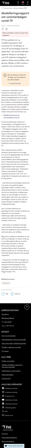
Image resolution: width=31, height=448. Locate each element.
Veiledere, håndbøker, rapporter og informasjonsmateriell (12, 366)
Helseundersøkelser (7, 375)
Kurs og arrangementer (9, 336)
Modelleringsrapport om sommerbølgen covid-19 (11, 116)
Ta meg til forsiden (15, 83)
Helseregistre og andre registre (11, 371)
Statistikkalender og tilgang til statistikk (14, 339)
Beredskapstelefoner (8, 318)
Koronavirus (6, 283)
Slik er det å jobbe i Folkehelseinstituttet (14, 343)
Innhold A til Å (6, 378)
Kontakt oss (5, 314)
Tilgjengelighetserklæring (9, 437)
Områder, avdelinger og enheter (11, 347)
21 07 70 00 (7, 322)
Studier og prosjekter (8, 361)
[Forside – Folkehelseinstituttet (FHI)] (5, 3)
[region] (18, 79)
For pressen (5, 351)
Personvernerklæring (8, 441)
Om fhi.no (5, 434)
